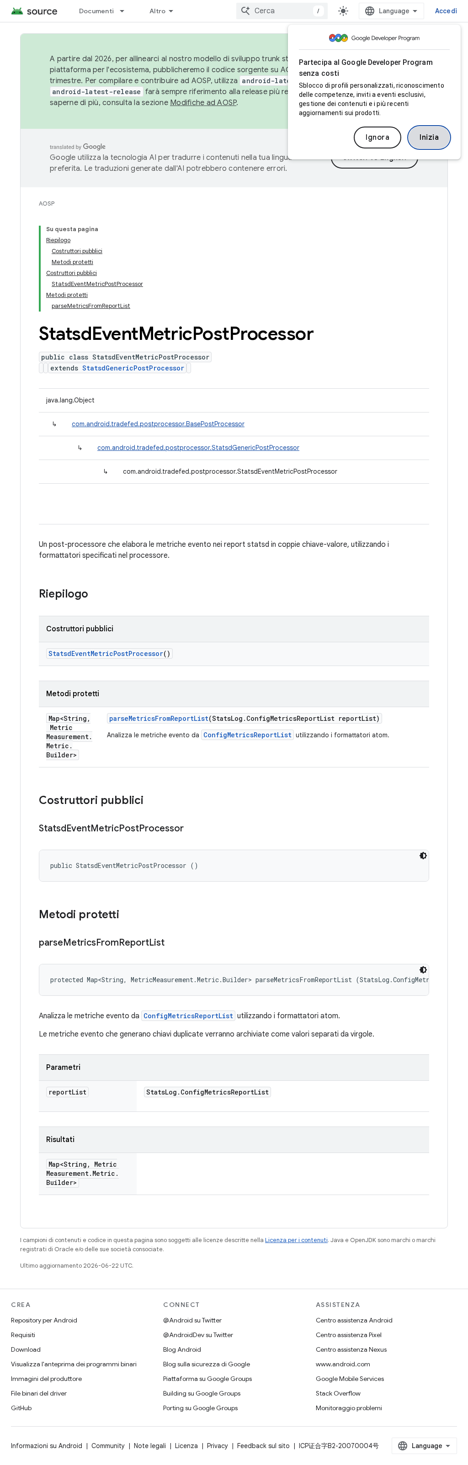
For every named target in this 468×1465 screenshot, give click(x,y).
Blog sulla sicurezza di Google (206, 1364)
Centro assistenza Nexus (351, 1349)
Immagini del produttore (46, 1379)
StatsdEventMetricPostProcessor (105, 653)
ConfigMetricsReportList (247, 734)
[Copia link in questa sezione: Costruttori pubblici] (153, 801)
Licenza (186, 1445)
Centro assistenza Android (354, 1320)
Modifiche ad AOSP (203, 102)
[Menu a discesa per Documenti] (126, 11)
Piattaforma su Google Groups (207, 1379)
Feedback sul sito (263, 1445)
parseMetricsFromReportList (158, 718)
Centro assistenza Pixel (349, 1335)
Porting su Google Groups (200, 1408)
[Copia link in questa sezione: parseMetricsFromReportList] (174, 943)
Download (26, 1349)
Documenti (96, 11)
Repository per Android (44, 1320)
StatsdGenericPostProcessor (133, 368)
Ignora (377, 137)
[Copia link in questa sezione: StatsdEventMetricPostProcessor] (193, 829)
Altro (157, 11)
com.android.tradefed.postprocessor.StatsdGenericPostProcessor (198, 448)
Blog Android (182, 1349)
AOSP (46, 203)
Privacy (217, 1445)
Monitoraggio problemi (349, 1408)
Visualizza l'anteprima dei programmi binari (74, 1364)
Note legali (150, 1445)
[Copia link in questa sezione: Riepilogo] (97, 594)
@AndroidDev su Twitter (198, 1335)
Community (108, 1445)
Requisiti (23, 1335)
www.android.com (343, 1364)
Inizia (429, 137)
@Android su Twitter (192, 1320)
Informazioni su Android (46, 1445)
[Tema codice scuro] (423, 855)
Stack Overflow (338, 1393)
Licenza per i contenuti (296, 1240)
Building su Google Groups (201, 1393)
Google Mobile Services (350, 1379)
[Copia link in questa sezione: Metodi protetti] (128, 915)
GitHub (21, 1408)
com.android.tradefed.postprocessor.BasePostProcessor (158, 424)
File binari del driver (39, 1393)
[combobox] (282, 11)
